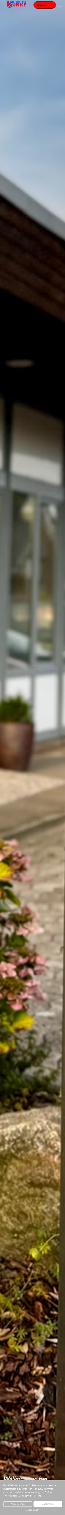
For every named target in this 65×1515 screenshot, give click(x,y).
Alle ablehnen (18, 1504)
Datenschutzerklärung (30, 1496)
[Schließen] (60, 1485)
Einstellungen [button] (32, 1510)
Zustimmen (48, 1504)
